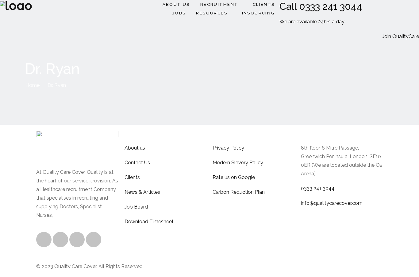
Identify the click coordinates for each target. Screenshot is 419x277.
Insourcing (258, 13)
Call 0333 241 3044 (320, 6)
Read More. (67, 215)
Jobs (179, 13)
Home (32, 85)
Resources (211, 13)
